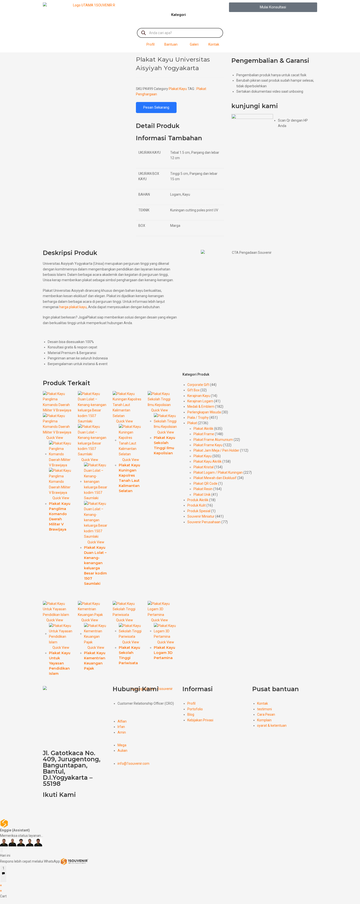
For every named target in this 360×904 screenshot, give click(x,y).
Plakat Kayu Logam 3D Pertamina (164, 652)
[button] (273, 7)
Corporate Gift (198, 385)
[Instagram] (88, 809)
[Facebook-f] (49, 809)
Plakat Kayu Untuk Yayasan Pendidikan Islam (59, 663)
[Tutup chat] (1, 849)
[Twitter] (62, 809)
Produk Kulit (196, 505)
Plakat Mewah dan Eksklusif (215, 478)
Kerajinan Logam (200, 401)
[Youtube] (75, 809)
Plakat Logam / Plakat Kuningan (218, 472)
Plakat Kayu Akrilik (207, 461)
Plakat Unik (202, 495)
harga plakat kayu (73, 307)
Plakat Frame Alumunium (213, 440)
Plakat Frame (203, 434)
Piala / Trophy (198, 418)
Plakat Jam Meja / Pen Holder (216, 450)
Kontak (213, 44)
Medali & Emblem (200, 406)
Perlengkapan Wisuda (204, 412)
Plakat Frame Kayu (207, 445)
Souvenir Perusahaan (204, 522)
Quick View (54, 438)
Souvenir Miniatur (201, 516)
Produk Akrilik (197, 500)
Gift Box (193, 390)
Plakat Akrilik (203, 429)
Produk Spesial (198, 511)
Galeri (194, 44)
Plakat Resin (203, 489)
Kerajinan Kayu (198, 396)
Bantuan (171, 44)
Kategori (178, 15)
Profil (150, 44)
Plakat (192, 423)
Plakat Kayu (178, 89)
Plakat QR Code (205, 483)
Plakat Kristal (203, 467)
